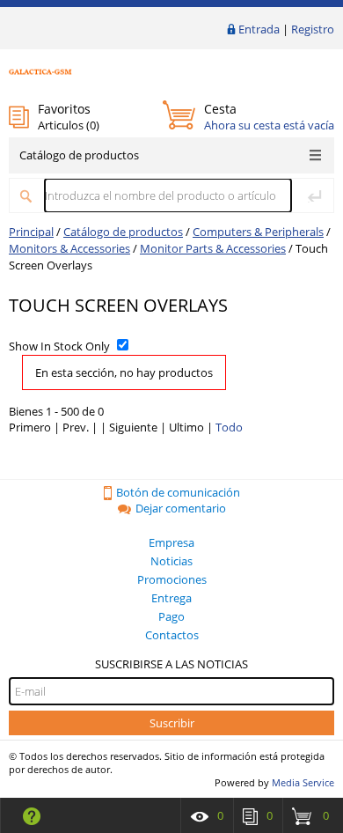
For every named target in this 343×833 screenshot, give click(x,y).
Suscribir (172, 723)
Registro (312, 29)
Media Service (303, 782)
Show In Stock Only (59, 346)
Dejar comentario (180, 508)
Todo (229, 427)
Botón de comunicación (178, 492)
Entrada (259, 29)
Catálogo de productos (79, 155)
